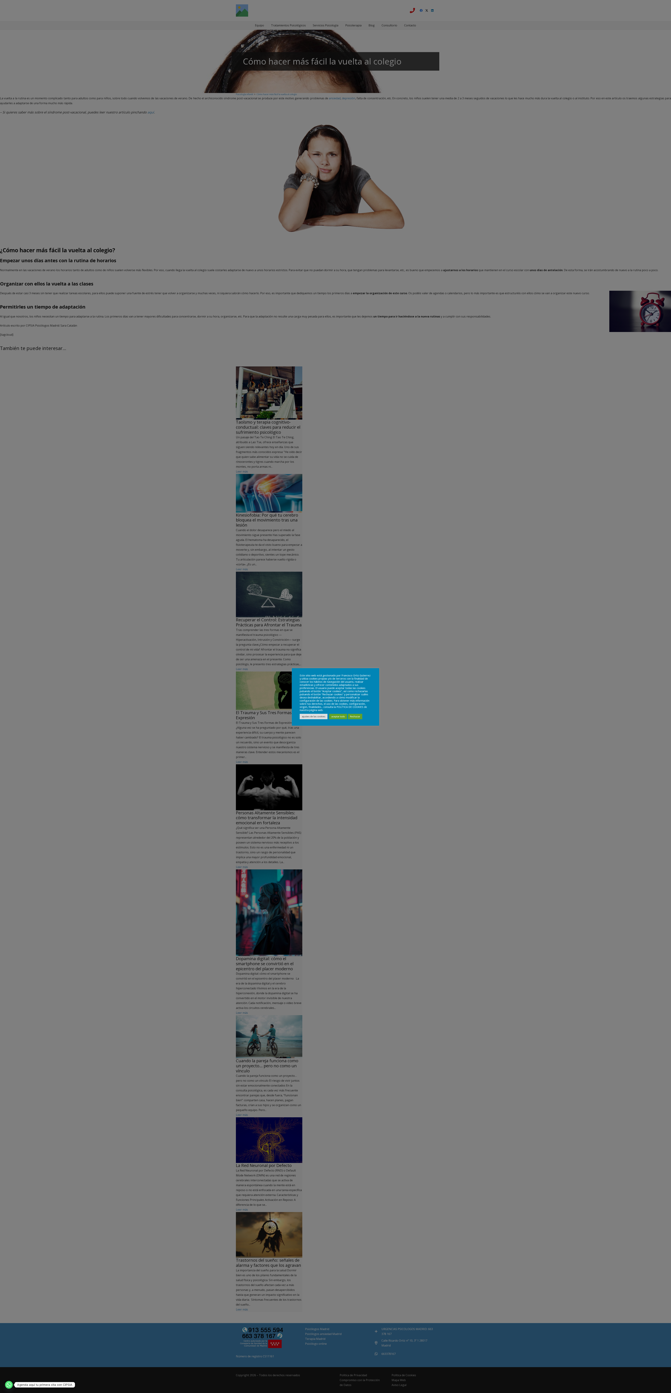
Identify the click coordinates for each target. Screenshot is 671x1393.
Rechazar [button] (355, 716)
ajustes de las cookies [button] (313, 716)
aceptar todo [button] (338, 716)
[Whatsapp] (9, 1385)
